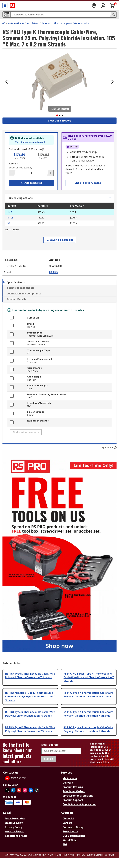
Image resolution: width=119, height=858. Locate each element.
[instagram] (25, 790)
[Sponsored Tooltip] (115, 447)
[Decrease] (12, 173)
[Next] (112, 82)
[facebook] (31, 790)
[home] (3, 23)
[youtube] (19, 790)
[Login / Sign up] (103, 5)
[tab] (59, 282)
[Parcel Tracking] (94, 5)
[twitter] (7, 790)
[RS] (12, 5)
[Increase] (50, 173)
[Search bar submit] (113, 14)
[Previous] (6, 82)
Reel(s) (13, 163)
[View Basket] (112, 5)
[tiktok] (36, 790)
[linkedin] (13, 790)
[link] (30, 142)
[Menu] (4, 5)
